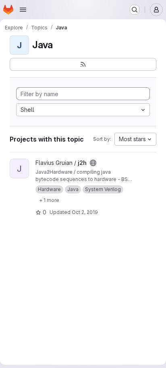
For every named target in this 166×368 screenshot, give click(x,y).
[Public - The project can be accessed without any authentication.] (93, 163)
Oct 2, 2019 (85, 212)
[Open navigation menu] (23, 9)
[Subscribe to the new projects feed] (83, 64)
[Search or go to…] (134, 9)
